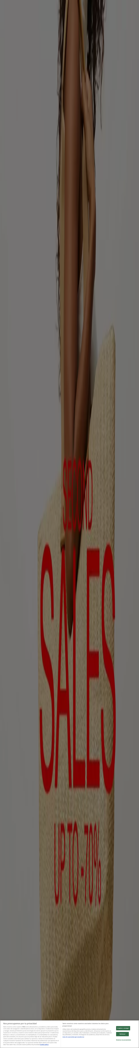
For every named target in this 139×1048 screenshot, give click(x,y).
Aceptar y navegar (123, 1028)
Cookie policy (44, 1044)
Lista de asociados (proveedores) (73, 1037)
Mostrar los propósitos (123, 1040)
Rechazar (122, 1034)
